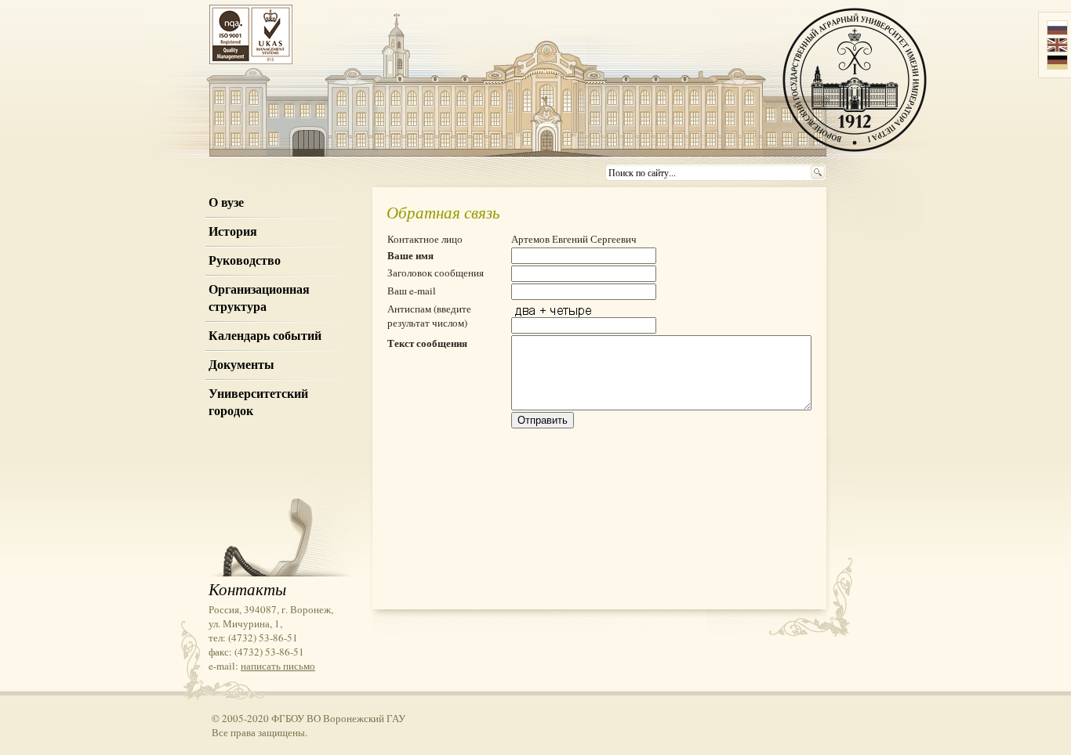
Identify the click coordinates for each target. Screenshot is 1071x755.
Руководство (245, 260)
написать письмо (278, 666)
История (233, 231)
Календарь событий (265, 335)
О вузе (226, 202)
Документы (241, 364)
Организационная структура (259, 297)
